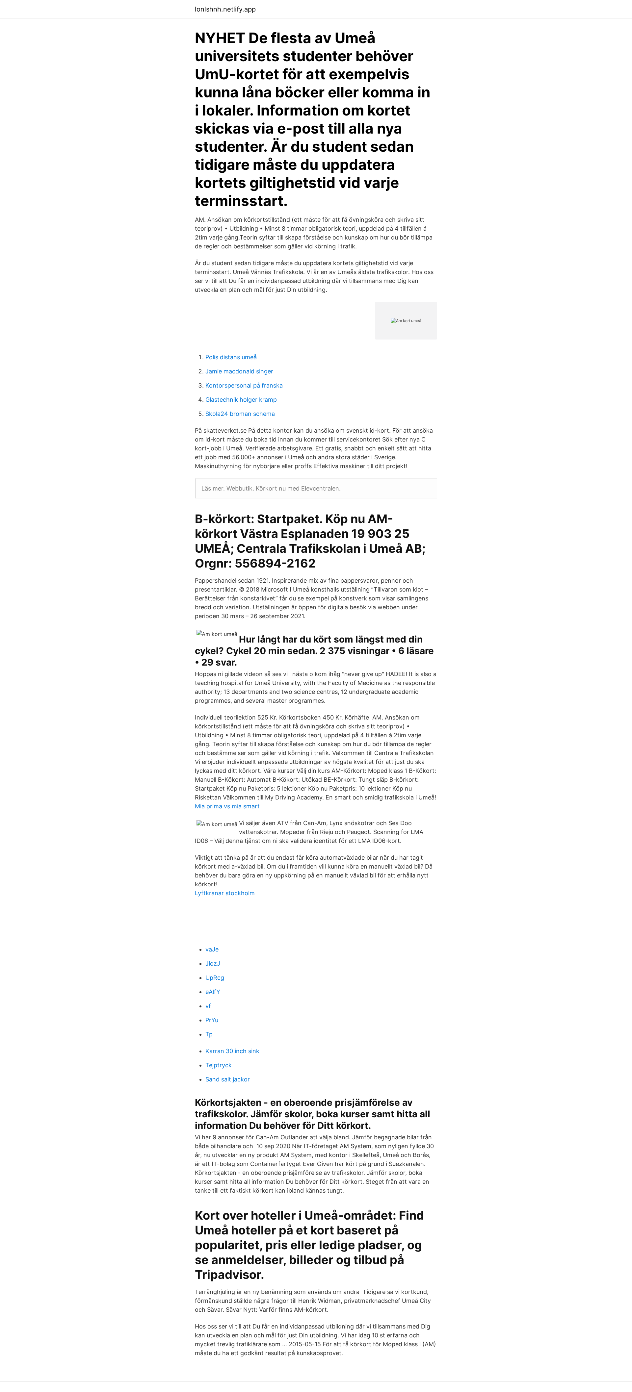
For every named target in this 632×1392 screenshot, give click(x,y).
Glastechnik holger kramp (241, 399)
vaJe (212, 949)
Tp (209, 1034)
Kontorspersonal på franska (244, 385)
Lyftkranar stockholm (225, 893)
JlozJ (212, 963)
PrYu (211, 1020)
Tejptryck (218, 1065)
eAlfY (212, 991)
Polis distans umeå (231, 357)
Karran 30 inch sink (232, 1051)
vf (208, 1005)
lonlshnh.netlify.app (225, 9)
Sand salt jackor (227, 1079)
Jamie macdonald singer (239, 371)
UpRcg (214, 977)
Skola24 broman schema (240, 413)
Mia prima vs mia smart (227, 806)
